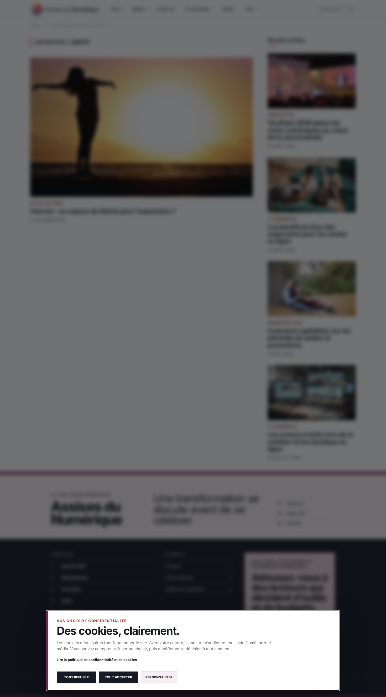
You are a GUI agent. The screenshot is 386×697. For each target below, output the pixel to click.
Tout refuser (76, 677)
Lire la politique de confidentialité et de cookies (97, 660)
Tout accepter (118, 677)
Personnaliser (159, 677)
